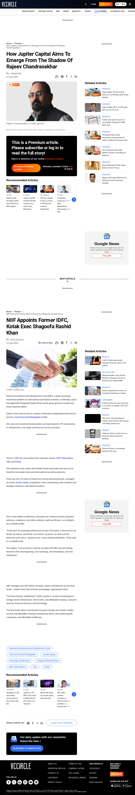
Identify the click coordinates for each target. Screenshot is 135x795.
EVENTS (92, 773)
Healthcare (108, 372)
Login (93, 4)
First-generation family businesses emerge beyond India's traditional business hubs (114, 137)
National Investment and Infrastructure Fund (29, 648)
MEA (123, 4)
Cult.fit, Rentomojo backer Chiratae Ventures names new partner (114, 362)
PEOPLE (88, 11)
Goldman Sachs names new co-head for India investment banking (115, 436)
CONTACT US (53, 773)
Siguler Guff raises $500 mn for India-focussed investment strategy (114, 180)
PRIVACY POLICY (55, 782)
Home (8, 43)
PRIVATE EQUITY (28, 11)
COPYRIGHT (53, 778)
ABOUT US (52, 764)
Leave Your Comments (61, 723)
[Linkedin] (76, 77)
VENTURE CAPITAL (45, 11)
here (71, 166)
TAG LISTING (74, 773)
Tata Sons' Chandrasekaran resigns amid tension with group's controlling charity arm (115, 420)
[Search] (86, 4)
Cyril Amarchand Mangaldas (27, 417)
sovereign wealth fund (19, 661)
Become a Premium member (23, 168)
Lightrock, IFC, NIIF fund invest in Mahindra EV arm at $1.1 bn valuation (29, 698)
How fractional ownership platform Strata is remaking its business (114, 152)
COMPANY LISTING (76, 768)
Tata (8, 462)
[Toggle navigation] (130, 4)
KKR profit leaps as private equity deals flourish (46, 695)
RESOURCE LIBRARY (77, 778)
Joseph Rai (16, 73)
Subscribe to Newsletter (27, 748)
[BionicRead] (57, 77)
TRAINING (93, 778)
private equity (22, 482)
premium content (54, 159)
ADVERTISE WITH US (57, 768)
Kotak (18, 462)
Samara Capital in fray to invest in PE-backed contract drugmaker (46, 203)
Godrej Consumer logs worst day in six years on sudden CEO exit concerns (115, 405)
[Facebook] (67, 77)
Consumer (107, 400)
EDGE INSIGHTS (96, 782)
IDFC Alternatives (64, 458)
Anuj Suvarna (17, 340)
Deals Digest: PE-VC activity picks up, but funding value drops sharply (115, 94)
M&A (58, 11)
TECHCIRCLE (94, 768)
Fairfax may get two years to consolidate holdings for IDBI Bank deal (113, 122)
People (18, 311)
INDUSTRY (76, 11)
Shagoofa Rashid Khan (48, 661)
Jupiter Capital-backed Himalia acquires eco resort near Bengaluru (29, 203)
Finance (18, 43)
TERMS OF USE (75, 764)
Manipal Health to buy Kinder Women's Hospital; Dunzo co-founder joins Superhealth (114, 378)
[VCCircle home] (9, 4)
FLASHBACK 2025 (117, 11)
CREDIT (66, 11)
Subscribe (106, 4)
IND (117, 4)
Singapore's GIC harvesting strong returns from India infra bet (13, 698)
